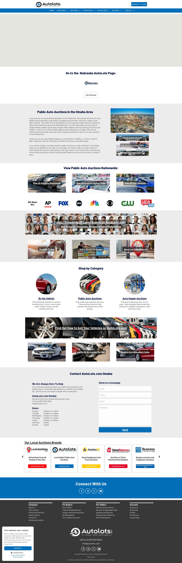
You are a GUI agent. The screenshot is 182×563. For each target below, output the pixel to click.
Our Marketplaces (68, 515)
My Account (134, 507)
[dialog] (18, 544)
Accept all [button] (18, 548)
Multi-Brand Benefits (103, 518)
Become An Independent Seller (106, 510)
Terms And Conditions (36, 513)
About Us (32, 507)
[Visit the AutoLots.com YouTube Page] (100, 491)
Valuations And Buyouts (104, 513)
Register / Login (139, 4)
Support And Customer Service (73, 513)
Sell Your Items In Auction (105, 507)
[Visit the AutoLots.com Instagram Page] (87, 491)
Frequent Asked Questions (71, 510)
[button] (18, 552)
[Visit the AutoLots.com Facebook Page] (81, 491)
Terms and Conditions (18, 555)
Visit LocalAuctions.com (71, 518)
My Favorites (134, 515)
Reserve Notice (34, 515)
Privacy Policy (8, 544)
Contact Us (33, 518)
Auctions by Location (36, 520)
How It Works (67, 507)
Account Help (134, 518)
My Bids (132, 513)
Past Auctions (34, 510)
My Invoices (134, 510)
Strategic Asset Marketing (105, 515)
